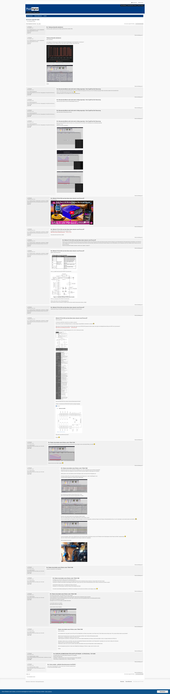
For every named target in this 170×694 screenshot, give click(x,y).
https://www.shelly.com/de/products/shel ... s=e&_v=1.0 (60, 232)
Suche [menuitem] (38, 12)
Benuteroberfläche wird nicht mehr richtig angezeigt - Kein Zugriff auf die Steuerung (42, 92)
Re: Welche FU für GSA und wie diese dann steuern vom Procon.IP (67, 198)
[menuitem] (28, 681)
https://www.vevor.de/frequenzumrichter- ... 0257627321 (66, 327)
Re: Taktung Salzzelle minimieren (54, 27)
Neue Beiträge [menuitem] (123, 5)
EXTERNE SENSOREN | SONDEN (34, 656)
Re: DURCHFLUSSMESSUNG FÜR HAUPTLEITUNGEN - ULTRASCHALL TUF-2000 (74, 653)
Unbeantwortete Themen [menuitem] (132, 5)
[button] (142, 24)
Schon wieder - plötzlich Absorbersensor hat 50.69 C (37, 668)
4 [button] (139, 23)
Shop (34, 12)
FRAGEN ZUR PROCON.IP (33, 91)
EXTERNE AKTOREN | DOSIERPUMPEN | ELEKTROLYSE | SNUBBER (39, 242)
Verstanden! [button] (162, 691)
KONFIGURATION (32, 445)
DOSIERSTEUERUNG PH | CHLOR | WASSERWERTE (37, 29)
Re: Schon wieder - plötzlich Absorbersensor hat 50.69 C (61, 664)
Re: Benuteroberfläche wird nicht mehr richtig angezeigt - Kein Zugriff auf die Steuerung (79, 89)
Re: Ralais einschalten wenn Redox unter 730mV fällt (61, 442)
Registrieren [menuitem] (135, 2)
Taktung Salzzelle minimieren (34, 41)
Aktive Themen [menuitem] (140, 5)
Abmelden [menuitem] (141, 2)
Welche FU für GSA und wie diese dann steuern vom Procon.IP (39, 243)
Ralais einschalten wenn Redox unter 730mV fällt (37, 446)
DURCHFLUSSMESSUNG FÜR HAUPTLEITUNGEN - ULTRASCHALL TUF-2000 (40, 657)
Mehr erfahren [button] (48, 691)
